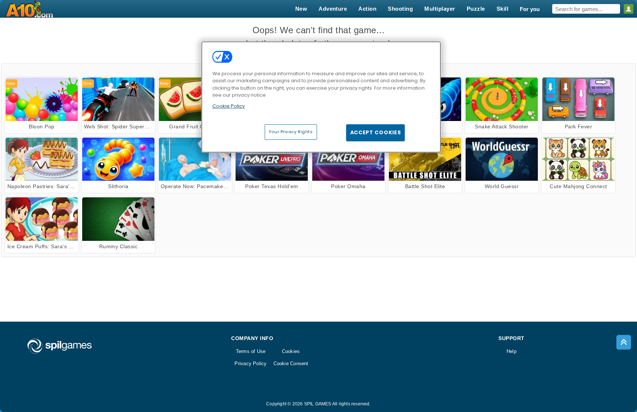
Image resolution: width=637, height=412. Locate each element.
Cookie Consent (291, 363)
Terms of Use (251, 351)
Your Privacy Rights (291, 132)
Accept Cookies (375, 132)
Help (511, 351)
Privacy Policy (250, 363)
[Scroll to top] (623, 342)
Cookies (291, 351)
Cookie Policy (228, 106)
